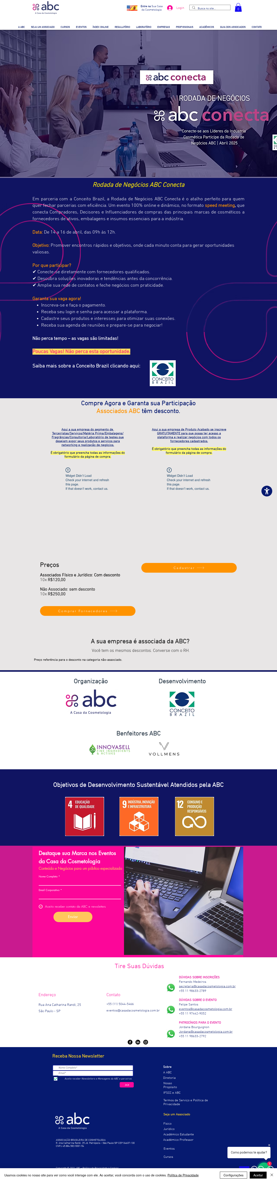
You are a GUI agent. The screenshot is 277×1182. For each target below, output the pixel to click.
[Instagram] (145, 1042)
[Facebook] (130, 1042)
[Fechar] (271, 1175)
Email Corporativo (49, 890)
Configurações (233, 1175)
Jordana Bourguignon (194, 1027)
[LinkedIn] (137, 1042)
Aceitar (258, 1175)
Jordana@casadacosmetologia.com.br (206, 1032)
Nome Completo (48, 876)
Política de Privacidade (183, 1175)
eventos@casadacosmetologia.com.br (133, 1011)
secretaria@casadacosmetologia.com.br (207, 986)
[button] (238, 7)
